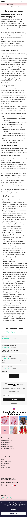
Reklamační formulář (7, 446)
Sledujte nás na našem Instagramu (14, 413)
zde (21, 506)
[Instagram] (7, 485)
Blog (2, 459)
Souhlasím (13, 513)
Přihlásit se (14, 399)
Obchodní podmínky (6, 440)
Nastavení (13, 509)
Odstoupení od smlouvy (7, 448)
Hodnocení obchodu (14, 329)
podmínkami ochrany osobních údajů (18, 402)
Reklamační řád (5, 444)
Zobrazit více (14, 376)
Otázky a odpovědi (6, 461)
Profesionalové (5, 463)
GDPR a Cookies (5, 467)
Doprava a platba (6, 442)
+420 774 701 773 (6, 497)
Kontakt (3, 465)
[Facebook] (3, 485)
